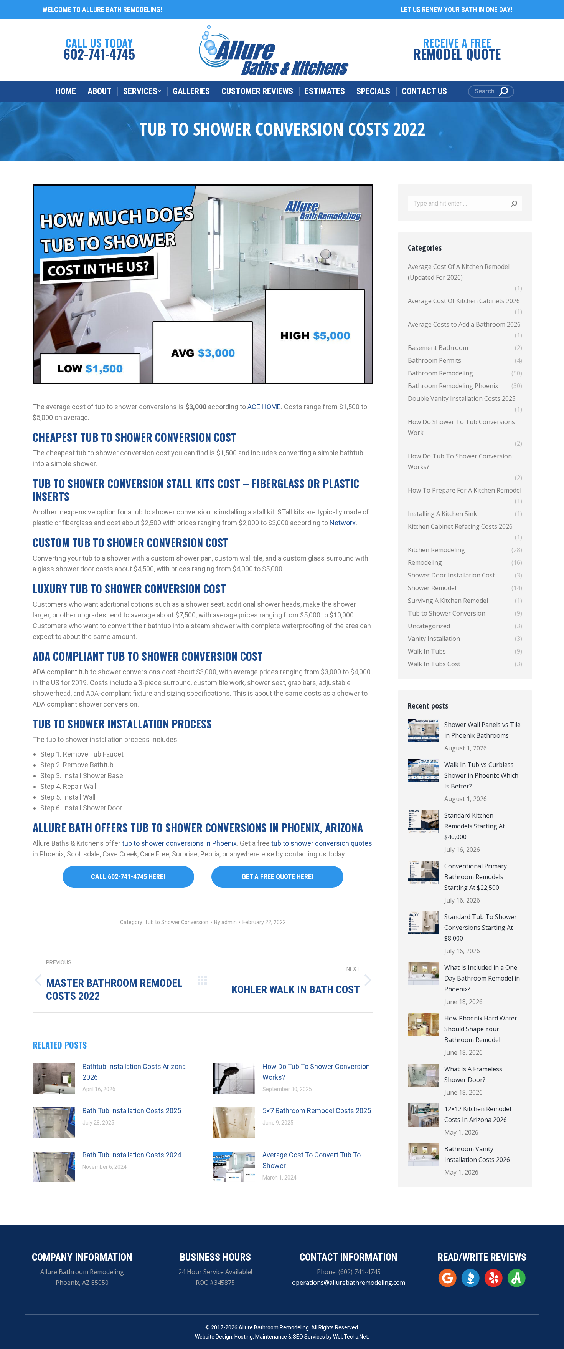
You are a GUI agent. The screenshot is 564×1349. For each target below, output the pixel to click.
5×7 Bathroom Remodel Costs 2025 (316, 1111)
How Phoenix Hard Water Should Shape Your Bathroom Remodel (480, 1029)
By (225, 922)
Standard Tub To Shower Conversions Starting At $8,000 (480, 927)
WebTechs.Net (350, 1337)
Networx (343, 523)
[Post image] (54, 1078)
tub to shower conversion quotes (321, 843)
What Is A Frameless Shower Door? (473, 1074)
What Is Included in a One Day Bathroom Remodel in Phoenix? (482, 978)
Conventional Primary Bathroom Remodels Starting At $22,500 (475, 877)
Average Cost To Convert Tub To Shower (311, 1160)
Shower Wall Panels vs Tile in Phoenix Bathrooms (482, 730)
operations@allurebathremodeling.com (348, 1282)
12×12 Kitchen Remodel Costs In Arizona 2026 (477, 1114)
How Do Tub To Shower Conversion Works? (316, 1071)
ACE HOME (264, 407)
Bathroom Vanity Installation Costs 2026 (477, 1154)
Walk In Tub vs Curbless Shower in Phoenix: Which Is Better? (481, 775)
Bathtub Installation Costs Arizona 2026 (134, 1071)
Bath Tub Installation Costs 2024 (131, 1155)
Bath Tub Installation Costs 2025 (131, 1111)
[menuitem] (66, 91)
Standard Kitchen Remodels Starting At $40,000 (474, 826)
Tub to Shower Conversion (176, 922)
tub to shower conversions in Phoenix (179, 843)
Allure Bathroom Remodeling (274, 1327)
